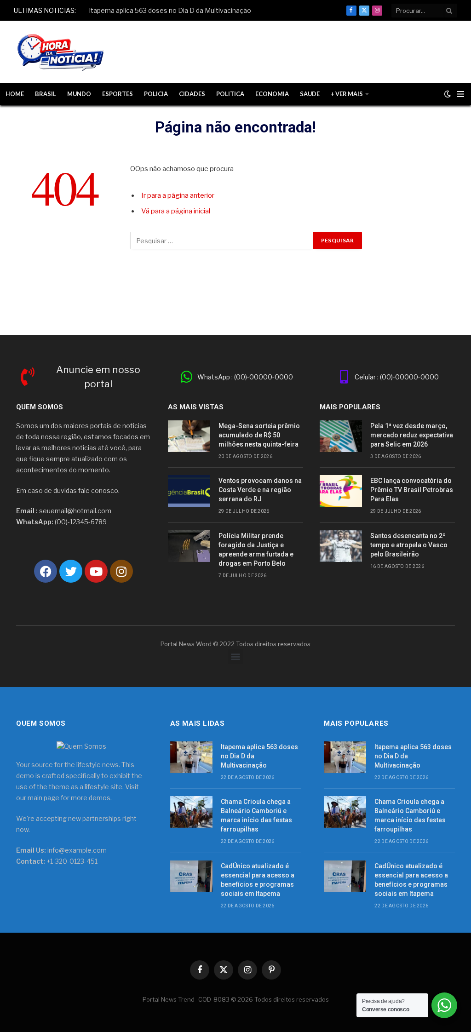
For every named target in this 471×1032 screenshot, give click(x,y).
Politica (230, 93)
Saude (310, 93)
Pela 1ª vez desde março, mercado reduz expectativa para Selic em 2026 (411, 435)
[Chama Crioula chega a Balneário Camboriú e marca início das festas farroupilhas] (191, 812)
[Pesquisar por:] (222, 240)
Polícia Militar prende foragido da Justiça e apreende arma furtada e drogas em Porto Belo (255, 549)
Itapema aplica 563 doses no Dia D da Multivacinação (170, 10)
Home (15, 93)
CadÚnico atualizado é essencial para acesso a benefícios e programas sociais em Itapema (257, 879)
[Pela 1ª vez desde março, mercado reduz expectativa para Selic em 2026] (341, 436)
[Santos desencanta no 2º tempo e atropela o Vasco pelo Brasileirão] (341, 546)
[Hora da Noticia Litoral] (62, 52)
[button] (235, 656)
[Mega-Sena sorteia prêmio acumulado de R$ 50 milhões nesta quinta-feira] (189, 436)
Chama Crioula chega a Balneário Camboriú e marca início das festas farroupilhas (256, 815)
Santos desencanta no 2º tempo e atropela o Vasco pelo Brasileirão (409, 545)
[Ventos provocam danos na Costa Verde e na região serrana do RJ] (189, 491)
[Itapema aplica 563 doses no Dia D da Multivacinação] (191, 757)
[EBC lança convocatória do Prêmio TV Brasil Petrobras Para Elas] (341, 491)
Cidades (192, 93)
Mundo (79, 93)
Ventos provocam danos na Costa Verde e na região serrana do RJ (260, 490)
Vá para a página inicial (175, 211)
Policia (156, 93)
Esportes (117, 93)
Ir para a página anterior (177, 195)
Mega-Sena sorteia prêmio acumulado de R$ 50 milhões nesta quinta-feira (259, 435)
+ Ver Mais (347, 93)
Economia (272, 93)
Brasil (45, 93)
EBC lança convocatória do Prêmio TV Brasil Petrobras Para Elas (411, 490)
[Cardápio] (460, 94)
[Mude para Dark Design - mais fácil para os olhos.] (447, 93)
